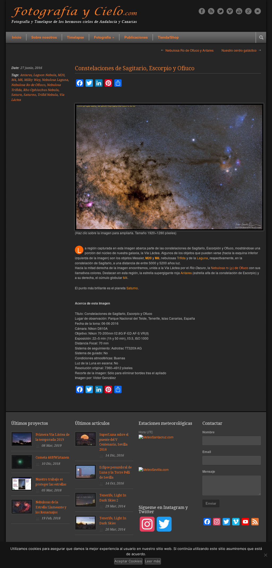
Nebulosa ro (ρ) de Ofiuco (229, 267)
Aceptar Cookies (128, 561)
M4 (13, 80)
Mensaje (208, 471)
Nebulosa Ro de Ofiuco (28, 85)
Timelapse (75, 37)
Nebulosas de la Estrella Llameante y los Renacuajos (51, 507)
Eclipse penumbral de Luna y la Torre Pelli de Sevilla (115, 472)
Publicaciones (136, 37)
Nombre (208, 432)
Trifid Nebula (47, 95)
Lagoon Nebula (44, 75)
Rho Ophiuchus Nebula (40, 90)
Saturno (29, 95)
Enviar (211, 503)
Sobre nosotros (44, 37)
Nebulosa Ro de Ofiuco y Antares (189, 50)
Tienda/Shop (168, 37)
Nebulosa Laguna (55, 80)
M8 (20, 80)
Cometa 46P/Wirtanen (52, 457)
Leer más (152, 561)
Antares (26, 75)
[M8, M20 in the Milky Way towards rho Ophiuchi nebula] (169, 167)
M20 (61, 75)
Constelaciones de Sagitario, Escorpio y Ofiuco (134, 68)
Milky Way (32, 80)
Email (206, 451)
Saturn (16, 95)
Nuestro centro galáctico (239, 50)
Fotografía (104, 37)
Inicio (16, 37)
